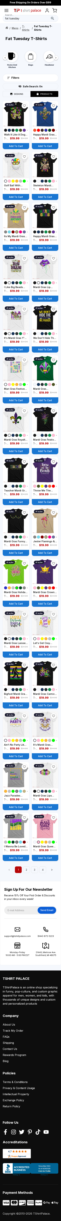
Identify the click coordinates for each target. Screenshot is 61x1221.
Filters (15, 77)
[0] (54, 11)
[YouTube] (46, 1132)
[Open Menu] (6, 11)
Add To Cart (16, 146)
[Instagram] (13, 1132)
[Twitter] (21, 1132)
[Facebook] (5, 1132)
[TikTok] (38, 1132)
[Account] (47, 11)
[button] (24, 106)
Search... (9, 15)
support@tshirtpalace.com (17, 936)
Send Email (46, 910)
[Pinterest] (30, 1132)
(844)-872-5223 (46, 936)
